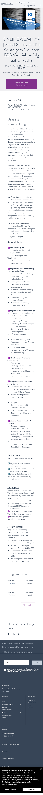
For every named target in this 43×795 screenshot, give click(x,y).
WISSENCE (5, 685)
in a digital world (29, 5)
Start (3, 701)
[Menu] (39, 4)
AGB (29, 705)
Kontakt (30, 708)
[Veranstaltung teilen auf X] (14, 634)
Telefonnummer (8, 758)
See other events (21, 85)
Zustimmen (32, 790)
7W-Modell (5, 691)
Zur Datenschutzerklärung (17, 783)
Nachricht (5, 766)
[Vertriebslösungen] (21, 704)
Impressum (31, 700)
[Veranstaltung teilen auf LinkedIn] (19, 634)
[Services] (21, 707)
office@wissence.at (8, 733)
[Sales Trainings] (21, 709)
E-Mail (4, 751)
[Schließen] (39, 770)
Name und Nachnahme (10, 744)
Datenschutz (32, 703)
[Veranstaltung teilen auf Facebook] (8, 634)
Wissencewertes (7, 715)
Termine (4, 717)
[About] (21, 712)
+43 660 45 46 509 (8, 736)
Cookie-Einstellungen (11, 790)
